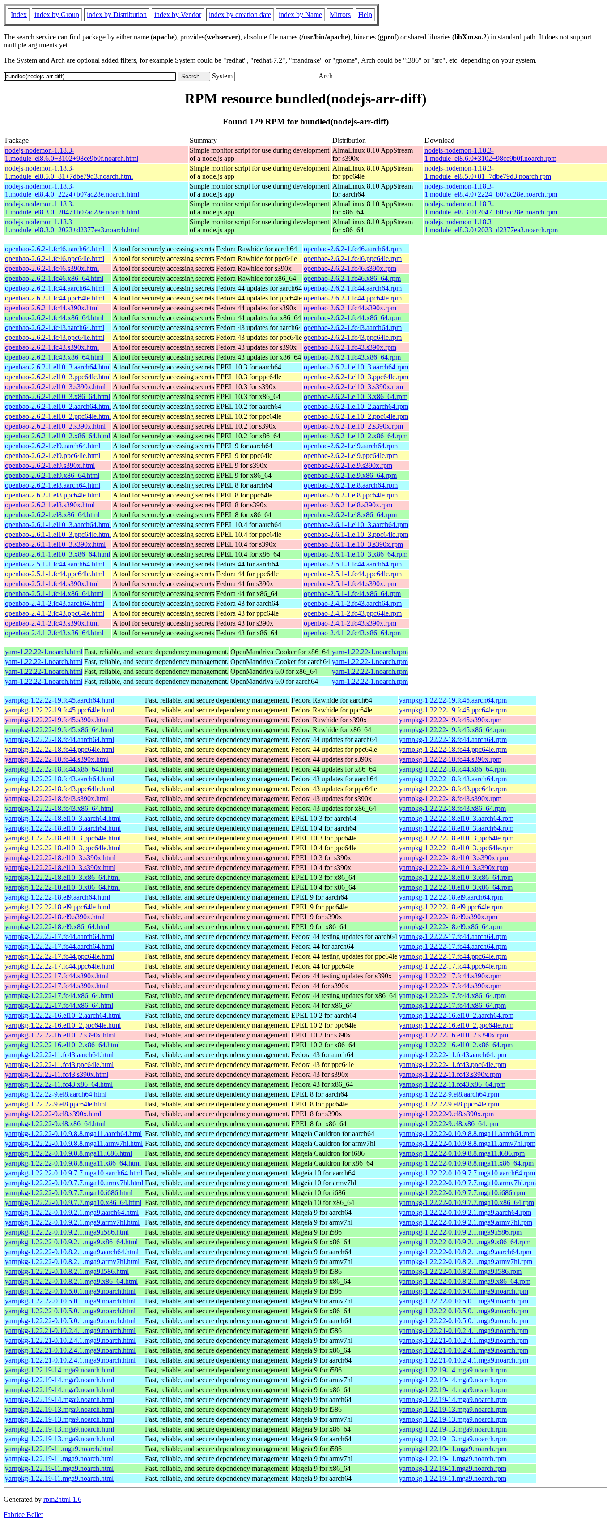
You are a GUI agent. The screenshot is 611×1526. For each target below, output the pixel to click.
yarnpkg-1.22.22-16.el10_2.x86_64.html (62, 1045)
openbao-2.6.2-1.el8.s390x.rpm (348, 505)
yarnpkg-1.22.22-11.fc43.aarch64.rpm (452, 1055)
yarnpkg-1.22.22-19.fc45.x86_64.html (59, 729)
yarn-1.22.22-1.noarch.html (43, 652)
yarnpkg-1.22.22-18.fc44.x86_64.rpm (452, 769)
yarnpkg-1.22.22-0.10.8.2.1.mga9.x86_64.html (71, 1281)
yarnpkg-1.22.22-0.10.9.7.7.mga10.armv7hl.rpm (467, 1183)
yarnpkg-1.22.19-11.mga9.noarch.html (59, 1449)
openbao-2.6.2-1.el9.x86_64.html (52, 475)
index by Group (56, 14)
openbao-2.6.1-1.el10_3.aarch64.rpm (356, 524)
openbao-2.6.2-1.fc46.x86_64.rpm (352, 278)
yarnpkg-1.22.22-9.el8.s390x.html (53, 1114)
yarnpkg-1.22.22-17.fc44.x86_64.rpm (452, 995)
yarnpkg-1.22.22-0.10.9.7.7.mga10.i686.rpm (462, 1192)
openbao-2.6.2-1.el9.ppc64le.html (52, 455)
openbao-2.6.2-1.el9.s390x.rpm (348, 465)
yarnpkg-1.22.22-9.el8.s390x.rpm (446, 1114)
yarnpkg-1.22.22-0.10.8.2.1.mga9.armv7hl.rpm (465, 1261)
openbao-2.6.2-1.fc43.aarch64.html (54, 327)
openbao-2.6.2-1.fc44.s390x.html (52, 308)
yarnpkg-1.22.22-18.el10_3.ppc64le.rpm (456, 838)
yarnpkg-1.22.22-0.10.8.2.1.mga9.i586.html (67, 1271)
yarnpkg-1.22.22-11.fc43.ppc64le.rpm (452, 1064)
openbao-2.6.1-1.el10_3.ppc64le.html (58, 534)
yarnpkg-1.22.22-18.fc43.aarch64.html (59, 779)
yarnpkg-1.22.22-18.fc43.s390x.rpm (450, 798)
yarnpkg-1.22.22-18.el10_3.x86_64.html (62, 877)
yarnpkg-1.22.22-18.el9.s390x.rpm (448, 917)
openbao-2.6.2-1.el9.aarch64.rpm (351, 446)
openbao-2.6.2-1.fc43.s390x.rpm (350, 347)
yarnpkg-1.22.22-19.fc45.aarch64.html (59, 700)
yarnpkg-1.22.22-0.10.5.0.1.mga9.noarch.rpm (463, 1291)
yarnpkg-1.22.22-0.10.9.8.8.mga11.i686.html (68, 1153)
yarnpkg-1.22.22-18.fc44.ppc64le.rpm (453, 749)
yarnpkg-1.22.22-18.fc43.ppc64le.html (59, 789)
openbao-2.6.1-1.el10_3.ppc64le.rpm (356, 534)
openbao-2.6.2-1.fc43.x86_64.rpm (352, 357)
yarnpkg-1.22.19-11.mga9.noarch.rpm (452, 1449)
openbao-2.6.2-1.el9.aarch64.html (52, 446)
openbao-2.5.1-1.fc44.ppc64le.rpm (353, 574)
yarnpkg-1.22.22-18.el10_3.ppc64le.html (63, 838)
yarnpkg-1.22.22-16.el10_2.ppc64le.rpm (456, 1025)
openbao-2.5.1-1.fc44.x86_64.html (54, 593)
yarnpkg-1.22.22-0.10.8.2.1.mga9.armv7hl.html (72, 1261)
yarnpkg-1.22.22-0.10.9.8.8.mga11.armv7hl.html (74, 1143)
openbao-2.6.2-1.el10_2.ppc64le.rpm (356, 416)
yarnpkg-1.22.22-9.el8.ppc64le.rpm (449, 1104)
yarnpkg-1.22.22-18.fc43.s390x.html (57, 798)
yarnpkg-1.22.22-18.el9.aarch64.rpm (451, 897)
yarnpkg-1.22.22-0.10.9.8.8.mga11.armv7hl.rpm (467, 1143)
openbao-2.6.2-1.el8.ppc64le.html (52, 495)
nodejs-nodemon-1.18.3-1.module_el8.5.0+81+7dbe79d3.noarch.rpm (487, 172)
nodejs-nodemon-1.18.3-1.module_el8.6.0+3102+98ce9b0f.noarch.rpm (490, 154)
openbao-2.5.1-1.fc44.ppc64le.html (54, 574)
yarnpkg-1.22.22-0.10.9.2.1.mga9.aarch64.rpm (465, 1212)
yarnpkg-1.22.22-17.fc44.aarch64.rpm (453, 936)
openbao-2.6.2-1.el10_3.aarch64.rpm (356, 367)
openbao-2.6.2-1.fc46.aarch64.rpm (353, 249)
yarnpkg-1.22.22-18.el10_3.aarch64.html (63, 818)
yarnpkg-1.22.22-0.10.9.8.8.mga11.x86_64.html (73, 1163)
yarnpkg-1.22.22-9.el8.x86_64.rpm (448, 1123)
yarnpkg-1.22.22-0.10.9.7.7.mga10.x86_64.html (73, 1202)
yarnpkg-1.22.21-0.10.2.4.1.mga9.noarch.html (70, 1330)
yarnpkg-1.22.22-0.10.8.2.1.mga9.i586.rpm (460, 1271)
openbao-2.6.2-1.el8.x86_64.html (52, 515)
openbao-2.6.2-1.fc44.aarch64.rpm (353, 288)
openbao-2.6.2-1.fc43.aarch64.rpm (353, 327)
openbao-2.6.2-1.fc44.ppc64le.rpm (353, 298)
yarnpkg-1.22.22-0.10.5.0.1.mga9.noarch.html (70, 1291)
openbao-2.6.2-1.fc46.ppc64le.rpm (353, 258)
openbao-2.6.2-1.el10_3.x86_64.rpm (355, 396)
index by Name (300, 14)
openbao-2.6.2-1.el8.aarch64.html (52, 485)
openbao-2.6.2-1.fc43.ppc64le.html (54, 337)
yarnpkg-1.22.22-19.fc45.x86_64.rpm (452, 729)
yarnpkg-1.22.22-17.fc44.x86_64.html (59, 995)
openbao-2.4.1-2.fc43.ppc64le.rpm (353, 613)
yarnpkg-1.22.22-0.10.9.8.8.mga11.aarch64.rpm (467, 1133)
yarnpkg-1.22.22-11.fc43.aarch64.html (59, 1055)
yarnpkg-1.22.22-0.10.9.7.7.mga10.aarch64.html (73, 1173)
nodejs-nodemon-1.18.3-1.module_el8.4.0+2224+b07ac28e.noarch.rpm (490, 190)
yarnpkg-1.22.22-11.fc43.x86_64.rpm (452, 1084)
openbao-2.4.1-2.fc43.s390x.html (52, 623)
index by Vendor (177, 14)
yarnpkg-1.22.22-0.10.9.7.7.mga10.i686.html (68, 1192)
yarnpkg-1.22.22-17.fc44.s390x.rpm (450, 976)
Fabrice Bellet (23, 1514)
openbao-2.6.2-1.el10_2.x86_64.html (57, 436)
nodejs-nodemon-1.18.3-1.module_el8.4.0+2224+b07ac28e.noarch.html (72, 190)
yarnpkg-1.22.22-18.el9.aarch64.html (57, 897)
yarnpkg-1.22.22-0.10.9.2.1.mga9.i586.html (67, 1232)
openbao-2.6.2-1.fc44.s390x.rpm (350, 308)
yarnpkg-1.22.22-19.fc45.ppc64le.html (59, 710)
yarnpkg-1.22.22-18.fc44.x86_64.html (59, 769)
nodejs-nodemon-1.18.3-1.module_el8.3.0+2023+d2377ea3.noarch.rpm (491, 226)
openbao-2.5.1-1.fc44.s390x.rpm (350, 583)
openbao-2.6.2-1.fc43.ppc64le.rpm (353, 337)
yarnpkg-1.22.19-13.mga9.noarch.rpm (453, 1409)
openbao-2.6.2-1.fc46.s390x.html (52, 268)
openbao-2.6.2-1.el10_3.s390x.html (55, 386)
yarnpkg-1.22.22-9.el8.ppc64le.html (55, 1104)
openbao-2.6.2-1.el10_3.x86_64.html (57, 396)
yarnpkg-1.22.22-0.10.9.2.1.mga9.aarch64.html (72, 1212)
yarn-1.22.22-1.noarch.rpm (370, 652)
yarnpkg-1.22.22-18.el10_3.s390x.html (60, 858)
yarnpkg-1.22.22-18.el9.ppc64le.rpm (451, 907)
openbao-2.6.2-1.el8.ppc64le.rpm (351, 495)
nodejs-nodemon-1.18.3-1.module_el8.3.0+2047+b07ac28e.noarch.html (72, 208)
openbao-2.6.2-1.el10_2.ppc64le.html (58, 416)
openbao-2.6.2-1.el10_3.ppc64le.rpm (356, 377)
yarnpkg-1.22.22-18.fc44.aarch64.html (59, 739)
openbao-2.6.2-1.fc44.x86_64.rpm (352, 317)
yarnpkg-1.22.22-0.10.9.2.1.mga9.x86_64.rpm (464, 1242)
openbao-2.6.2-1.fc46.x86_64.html (54, 278)
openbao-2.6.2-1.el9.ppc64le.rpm (351, 455)
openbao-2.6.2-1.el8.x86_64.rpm (350, 515)
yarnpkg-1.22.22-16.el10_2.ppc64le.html (63, 1025)
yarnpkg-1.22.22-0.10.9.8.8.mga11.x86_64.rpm (466, 1163)
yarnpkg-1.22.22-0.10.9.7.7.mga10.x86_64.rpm (466, 1202)
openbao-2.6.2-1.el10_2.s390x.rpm (353, 426)
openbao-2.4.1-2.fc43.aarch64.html (54, 603)
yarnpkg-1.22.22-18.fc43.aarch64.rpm (453, 779)
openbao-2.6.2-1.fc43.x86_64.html (54, 357)
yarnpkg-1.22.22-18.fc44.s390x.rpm (450, 759)
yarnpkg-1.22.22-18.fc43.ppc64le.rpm (453, 789)
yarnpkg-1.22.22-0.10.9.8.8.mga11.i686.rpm (462, 1153)
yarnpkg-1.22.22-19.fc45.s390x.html (57, 720)
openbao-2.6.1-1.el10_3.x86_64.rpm (355, 554)
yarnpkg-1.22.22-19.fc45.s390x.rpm (450, 720)
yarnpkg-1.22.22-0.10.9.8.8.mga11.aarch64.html (73, 1133)
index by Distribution (117, 14)
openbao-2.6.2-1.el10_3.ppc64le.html (58, 377)
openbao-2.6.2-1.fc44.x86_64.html (54, 317)
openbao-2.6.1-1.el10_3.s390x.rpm (353, 544)
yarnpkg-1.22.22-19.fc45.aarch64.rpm (453, 700)
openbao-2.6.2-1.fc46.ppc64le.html (54, 258)
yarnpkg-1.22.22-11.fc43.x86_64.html (59, 1084)
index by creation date (240, 14)
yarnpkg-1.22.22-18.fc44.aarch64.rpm (453, 739)
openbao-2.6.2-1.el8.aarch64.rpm (351, 485)
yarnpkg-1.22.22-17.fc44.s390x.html (57, 976)
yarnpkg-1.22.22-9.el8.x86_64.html (55, 1123)
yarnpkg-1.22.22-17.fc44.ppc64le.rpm (453, 956)
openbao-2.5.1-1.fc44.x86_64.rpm (352, 593)
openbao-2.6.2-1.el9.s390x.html (50, 465)
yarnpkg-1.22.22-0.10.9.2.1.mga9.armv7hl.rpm (465, 1222)
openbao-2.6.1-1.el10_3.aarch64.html (58, 524)
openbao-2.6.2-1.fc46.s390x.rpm (350, 268)
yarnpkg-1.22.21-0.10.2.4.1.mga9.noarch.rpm (463, 1330)
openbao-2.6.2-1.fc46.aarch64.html (54, 249)
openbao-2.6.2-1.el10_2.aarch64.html (58, 406)
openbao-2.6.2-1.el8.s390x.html (50, 505)
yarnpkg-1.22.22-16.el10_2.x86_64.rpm (456, 1045)
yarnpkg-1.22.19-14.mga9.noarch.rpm (453, 1370)
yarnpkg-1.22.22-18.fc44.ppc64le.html (59, 749)
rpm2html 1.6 (62, 1499)
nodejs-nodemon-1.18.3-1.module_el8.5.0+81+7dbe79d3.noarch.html (69, 172)
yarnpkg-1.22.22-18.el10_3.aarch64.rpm (456, 818)
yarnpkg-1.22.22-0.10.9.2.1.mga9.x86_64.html (71, 1242)
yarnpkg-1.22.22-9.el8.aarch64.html (55, 1094)
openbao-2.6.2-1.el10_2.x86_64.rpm (355, 436)
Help (365, 14)
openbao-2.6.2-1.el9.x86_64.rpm (350, 475)
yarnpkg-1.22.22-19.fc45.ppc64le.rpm (453, 710)
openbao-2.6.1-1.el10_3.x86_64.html (57, 554)
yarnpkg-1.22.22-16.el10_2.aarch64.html (63, 1015)
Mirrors (340, 14)
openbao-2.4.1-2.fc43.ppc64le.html (54, 613)
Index (19, 14)
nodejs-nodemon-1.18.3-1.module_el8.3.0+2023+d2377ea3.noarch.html (72, 226)
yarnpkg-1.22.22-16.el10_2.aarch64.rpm (456, 1015)
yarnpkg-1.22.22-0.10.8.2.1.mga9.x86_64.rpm (464, 1281)
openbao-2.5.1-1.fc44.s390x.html (52, 583)
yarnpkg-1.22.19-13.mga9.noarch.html (59, 1409)
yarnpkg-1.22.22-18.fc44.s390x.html (57, 759)
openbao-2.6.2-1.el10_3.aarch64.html (58, 367)
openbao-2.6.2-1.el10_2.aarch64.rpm (356, 406)
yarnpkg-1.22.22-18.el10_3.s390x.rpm (453, 858)
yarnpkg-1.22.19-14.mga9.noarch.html (59, 1370)
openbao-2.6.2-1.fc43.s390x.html (52, 347)
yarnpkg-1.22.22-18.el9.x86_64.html (57, 926)
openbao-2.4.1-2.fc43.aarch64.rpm (353, 603)
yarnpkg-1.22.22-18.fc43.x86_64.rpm (452, 808)
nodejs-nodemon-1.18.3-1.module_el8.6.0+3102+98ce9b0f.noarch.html (71, 154)
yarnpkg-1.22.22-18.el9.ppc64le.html (57, 907)
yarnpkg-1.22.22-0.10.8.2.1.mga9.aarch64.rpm (465, 1252)
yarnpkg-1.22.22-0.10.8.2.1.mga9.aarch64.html (72, 1252)
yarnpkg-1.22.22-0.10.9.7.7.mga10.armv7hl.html (74, 1183)
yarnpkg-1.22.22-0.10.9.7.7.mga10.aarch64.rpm (467, 1173)
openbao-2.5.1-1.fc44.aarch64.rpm (353, 564)
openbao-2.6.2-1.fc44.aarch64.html (54, 288)
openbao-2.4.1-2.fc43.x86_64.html (54, 633)
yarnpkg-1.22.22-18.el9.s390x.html (55, 917)
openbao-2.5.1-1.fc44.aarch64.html (54, 564)
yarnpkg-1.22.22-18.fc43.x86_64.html (59, 808)
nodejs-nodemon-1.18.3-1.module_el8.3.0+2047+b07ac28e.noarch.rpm (490, 208)
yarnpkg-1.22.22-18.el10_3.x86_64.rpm (456, 877)
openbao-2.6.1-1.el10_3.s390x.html (55, 544)
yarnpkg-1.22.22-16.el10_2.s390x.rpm (453, 1035)
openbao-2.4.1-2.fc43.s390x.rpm (350, 623)
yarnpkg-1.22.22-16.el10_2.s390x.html (60, 1035)
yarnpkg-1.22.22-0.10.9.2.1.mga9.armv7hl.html (72, 1222)
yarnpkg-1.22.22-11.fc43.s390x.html (56, 1074)
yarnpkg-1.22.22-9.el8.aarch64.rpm (449, 1094)
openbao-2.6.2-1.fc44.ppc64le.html (54, 298)
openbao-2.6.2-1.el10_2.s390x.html (55, 426)
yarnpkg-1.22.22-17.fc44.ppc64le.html (59, 956)
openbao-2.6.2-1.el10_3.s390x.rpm (353, 386)
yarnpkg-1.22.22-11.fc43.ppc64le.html (59, 1064)
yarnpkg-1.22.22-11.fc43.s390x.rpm (450, 1074)
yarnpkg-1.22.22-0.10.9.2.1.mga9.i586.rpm (460, 1232)
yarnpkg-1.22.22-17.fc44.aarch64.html (59, 936)
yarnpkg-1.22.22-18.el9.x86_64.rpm (450, 926)
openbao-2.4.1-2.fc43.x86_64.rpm (352, 633)
